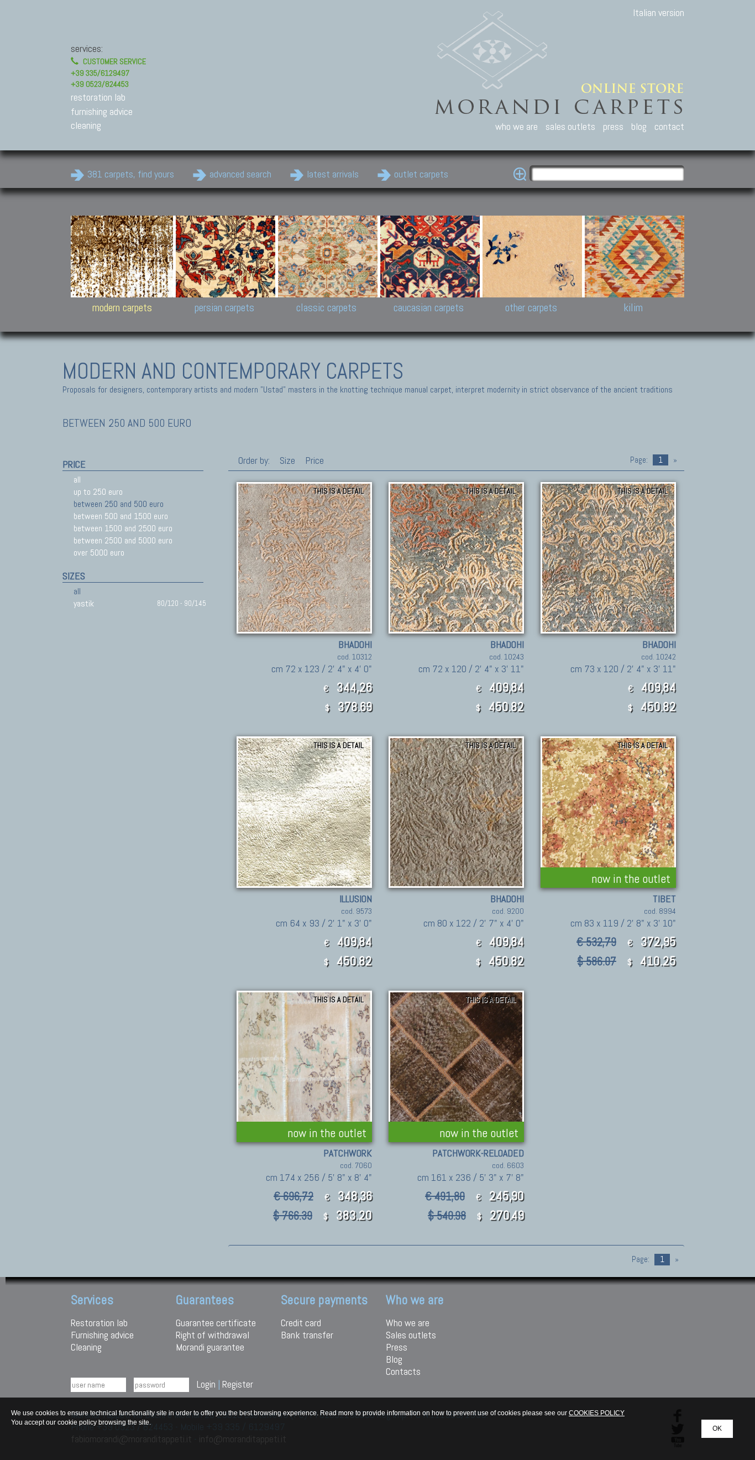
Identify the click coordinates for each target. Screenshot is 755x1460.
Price (313, 460)
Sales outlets (411, 1334)
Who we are (407, 1322)
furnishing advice (102, 111)
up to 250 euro (98, 492)
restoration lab (98, 97)
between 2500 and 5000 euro (123, 540)
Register (237, 1384)
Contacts (403, 1371)
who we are (516, 126)
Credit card (301, 1322)
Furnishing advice (102, 1334)
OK (717, 1428)
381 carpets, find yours (130, 174)
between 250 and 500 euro (119, 504)
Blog (394, 1359)
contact (669, 126)
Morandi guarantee (210, 1347)
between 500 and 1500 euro (121, 516)
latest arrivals (333, 174)
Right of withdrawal (212, 1334)
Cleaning (86, 1347)
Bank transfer (307, 1334)
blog (639, 126)
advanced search (240, 174)
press (613, 126)
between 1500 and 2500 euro (123, 528)
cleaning (86, 125)
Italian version (658, 12)
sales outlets (570, 126)
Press (396, 1347)
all (77, 479)
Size (287, 460)
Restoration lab (99, 1322)
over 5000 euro (99, 552)
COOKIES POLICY (597, 1413)
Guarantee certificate (216, 1322)
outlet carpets (421, 174)
